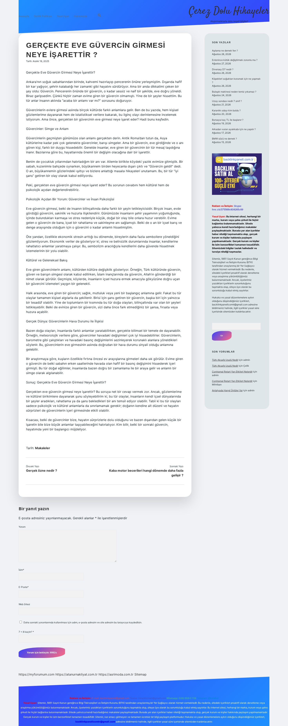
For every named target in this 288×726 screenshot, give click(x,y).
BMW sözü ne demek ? (224, 138)
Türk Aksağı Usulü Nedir (225, 359)
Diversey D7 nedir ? (222, 69)
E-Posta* (24, 587)
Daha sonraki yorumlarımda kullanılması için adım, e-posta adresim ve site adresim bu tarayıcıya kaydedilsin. (83, 622)
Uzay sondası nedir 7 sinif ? (227, 101)
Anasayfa (24, 16)
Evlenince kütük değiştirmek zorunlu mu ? (234, 59)
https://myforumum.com (36, 674)
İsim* (21, 569)
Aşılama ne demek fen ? (225, 50)
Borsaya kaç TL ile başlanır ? (227, 119)
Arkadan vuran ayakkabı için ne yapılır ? (234, 129)
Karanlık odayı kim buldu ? (226, 110)
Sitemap (140, 674)
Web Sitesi (24, 604)
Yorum (22, 526)
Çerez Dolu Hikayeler (229, 11)
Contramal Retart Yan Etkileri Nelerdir (232, 371)
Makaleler (42, 448)
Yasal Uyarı (63, 16)
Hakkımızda (80, 16)
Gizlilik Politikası (43, 16)
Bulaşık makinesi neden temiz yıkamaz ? (234, 91)
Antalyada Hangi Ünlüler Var (227, 390)
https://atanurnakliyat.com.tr (76, 674)
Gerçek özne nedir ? (41, 470)
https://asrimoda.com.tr (116, 674)
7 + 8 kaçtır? (26, 631)
